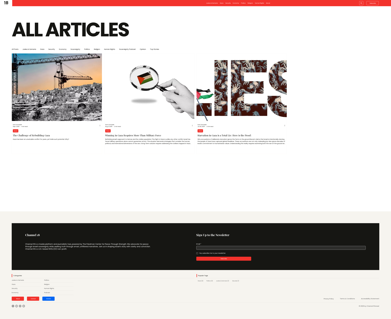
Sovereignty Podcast (127, 49)
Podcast (47, 293)
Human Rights (109, 49)
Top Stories (154, 49)
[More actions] (100, 125)
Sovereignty (75, 49)
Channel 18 (32, 235)
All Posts (15, 49)
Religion (97, 49)
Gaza (42, 49)
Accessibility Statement (370, 299)
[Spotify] (23, 306)
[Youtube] (16, 306)
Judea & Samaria (29, 49)
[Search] (361, 3)
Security (51, 49)
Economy (62, 49)
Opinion (143, 49)
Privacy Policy (329, 299)
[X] (13, 306)
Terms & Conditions (347, 299)
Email (198, 244)
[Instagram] (20, 306)
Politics (87, 49)
